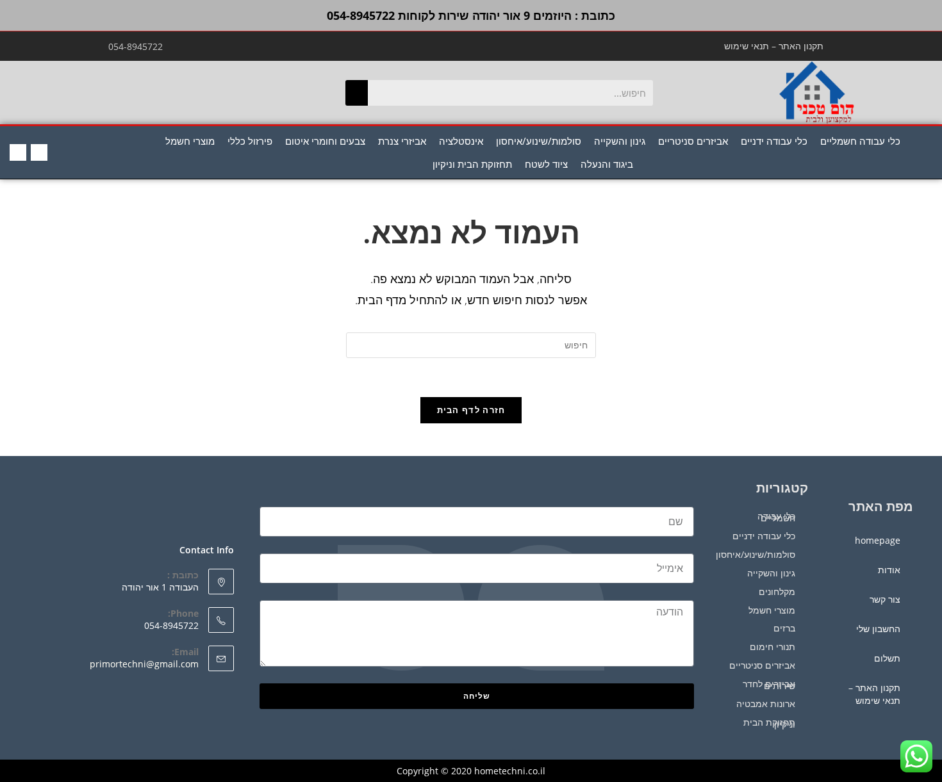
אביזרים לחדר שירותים (769, 685)
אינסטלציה (461, 140)
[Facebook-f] (39, 152)
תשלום (887, 658)
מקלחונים (777, 591)
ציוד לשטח (546, 164)
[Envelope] (18, 152)
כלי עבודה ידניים (774, 140)
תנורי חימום (772, 646)
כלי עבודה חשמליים (860, 140)
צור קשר (885, 599)
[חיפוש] (356, 93)
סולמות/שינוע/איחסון (538, 140)
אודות (889, 570)
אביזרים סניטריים (693, 140)
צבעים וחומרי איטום (325, 140)
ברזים (784, 628)
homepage (877, 540)
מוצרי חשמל (190, 140)
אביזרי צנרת (402, 140)
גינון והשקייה (619, 140)
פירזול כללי (249, 140)
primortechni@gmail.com (144, 664)
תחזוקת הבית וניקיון (472, 164)
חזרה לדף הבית (471, 410)
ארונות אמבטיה (765, 703)
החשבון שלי (878, 629)
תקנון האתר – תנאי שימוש (773, 46)
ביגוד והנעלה (607, 164)
